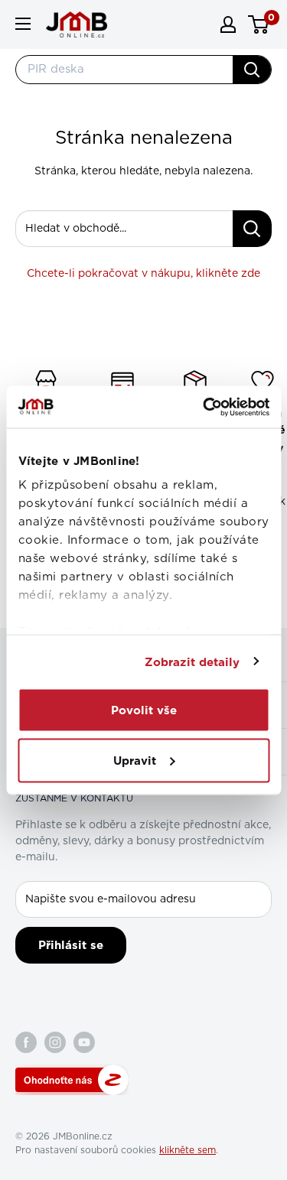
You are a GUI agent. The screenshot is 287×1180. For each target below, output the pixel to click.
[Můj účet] (228, 24)
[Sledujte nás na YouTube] (84, 1042)
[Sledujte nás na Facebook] (26, 1042)
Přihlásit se (70, 945)
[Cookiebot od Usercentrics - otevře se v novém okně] (204, 407)
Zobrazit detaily (192, 661)
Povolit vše (144, 710)
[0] (259, 24)
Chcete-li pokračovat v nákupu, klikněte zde (143, 273)
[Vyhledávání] (252, 69)
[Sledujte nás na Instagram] (55, 1042)
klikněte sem (187, 1150)
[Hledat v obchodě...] (252, 228)
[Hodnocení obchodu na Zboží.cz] (72, 1080)
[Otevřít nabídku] (23, 24)
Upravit (134, 760)
